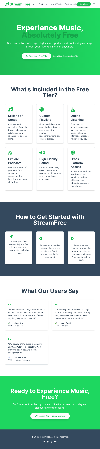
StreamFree (19, 4)
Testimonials (71, 4)
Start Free (84, 4)
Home (33, 4)
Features (43, 4)
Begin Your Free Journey (51, 416)
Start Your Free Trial (38, 56)
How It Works (56, 4)
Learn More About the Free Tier (65, 56)
